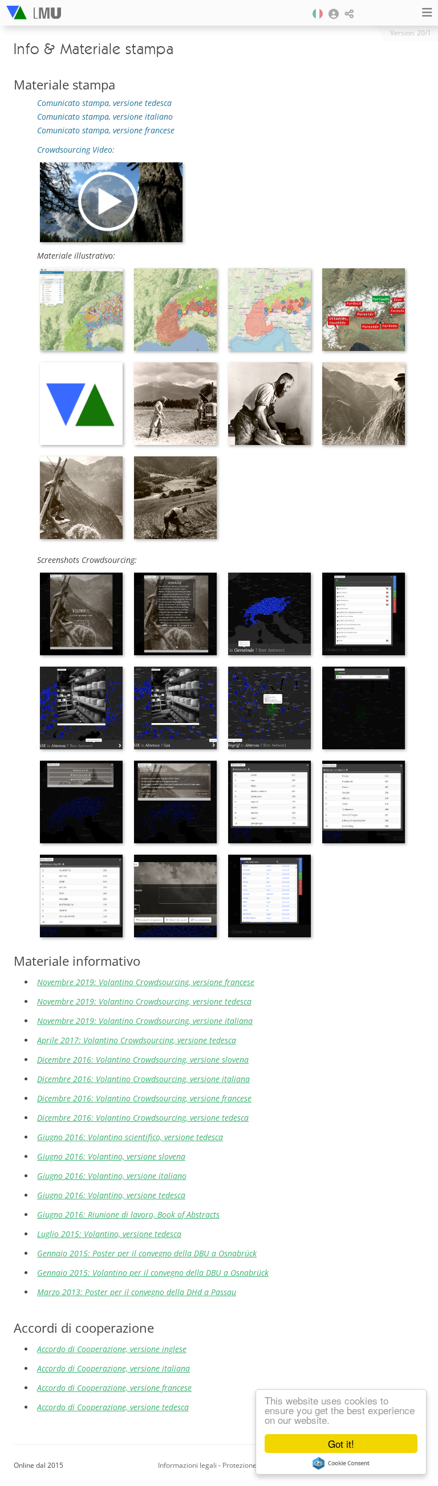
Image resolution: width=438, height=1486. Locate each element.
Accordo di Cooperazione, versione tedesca (113, 1407)
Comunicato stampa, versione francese (106, 130)
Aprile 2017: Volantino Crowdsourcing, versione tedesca (136, 1040)
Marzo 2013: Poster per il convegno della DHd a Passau (136, 1292)
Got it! (341, 1443)
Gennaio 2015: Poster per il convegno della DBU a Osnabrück (147, 1253)
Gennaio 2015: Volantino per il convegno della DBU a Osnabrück (153, 1272)
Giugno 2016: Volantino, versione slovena (111, 1156)
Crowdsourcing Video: (76, 149)
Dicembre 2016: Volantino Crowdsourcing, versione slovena (143, 1059)
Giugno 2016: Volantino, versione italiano (111, 1175)
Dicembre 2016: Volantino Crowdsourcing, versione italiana (143, 1078)
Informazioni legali (187, 1465)
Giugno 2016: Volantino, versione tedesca (111, 1195)
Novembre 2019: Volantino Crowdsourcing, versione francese (145, 982)
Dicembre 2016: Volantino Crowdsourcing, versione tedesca (143, 1117)
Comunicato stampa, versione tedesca (104, 102)
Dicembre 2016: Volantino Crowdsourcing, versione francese (144, 1098)
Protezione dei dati (252, 1465)
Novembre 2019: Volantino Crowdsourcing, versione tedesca (144, 1001)
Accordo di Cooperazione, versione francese (114, 1387)
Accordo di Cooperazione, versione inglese (111, 1349)
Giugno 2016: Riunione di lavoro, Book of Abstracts (128, 1214)
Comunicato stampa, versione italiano (105, 116)
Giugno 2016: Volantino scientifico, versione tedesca (130, 1137)
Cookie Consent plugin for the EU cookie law (341, 1463)
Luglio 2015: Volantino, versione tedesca (109, 1233)
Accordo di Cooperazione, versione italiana (113, 1368)
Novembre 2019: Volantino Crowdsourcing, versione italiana (145, 1020)
